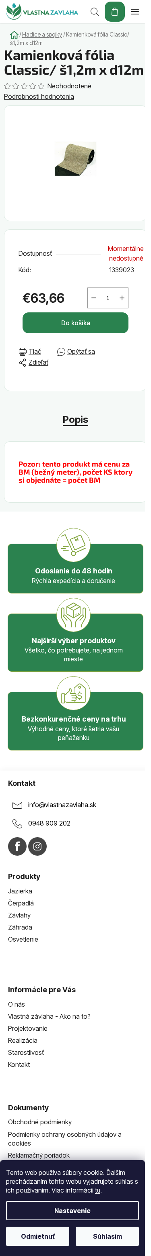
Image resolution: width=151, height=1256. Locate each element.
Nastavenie (72, 1211)
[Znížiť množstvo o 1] (94, 298)
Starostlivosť (26, 1052)
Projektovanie (28, 1028)
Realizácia (22, 1040)
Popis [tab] (75, 419)
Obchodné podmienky (40, 1122)
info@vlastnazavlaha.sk (62, 805)
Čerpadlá (21, 903)
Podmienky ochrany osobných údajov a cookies (65, 1138)
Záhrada (20, 927)
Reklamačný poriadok (39, 1155)
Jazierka (20, 891)
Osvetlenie (23, 939)
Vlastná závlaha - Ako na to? (49, 1016)
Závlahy (19, 915)
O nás (16, 1004)
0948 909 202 (49, 823)
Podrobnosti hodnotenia (39, 96)
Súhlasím (107, 1236)
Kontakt (19, 1064)
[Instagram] (37, 846)
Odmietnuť (38, 1236)
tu (97, 1190)
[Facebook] (17, 846)
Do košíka (75, 323)
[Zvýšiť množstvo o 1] (122, 298)
